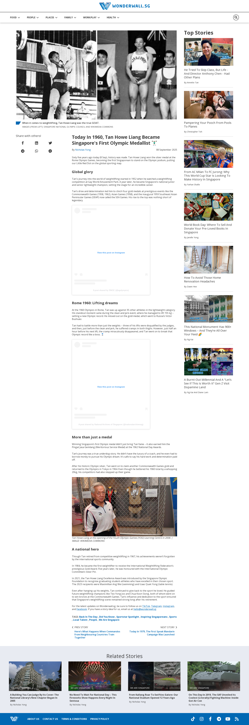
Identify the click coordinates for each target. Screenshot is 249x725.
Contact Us (50, 719)
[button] (15, 17)
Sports (173, 616)
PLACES (50, 17)
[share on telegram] (23, 151)
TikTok (146, 606)
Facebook (82, 609)
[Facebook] (210, 719)
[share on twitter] (50, 143)
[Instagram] (201, 719)
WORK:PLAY (89, 17)
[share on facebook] (23, 143)
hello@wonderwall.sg (144, 609)
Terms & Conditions (74, 719)
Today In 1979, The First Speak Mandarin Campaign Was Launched (152, 631)
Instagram (168, 606)
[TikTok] (193, 719)
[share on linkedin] (36, 143)
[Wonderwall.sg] (124, 6)
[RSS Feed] (237, 719)
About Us (33, 719)
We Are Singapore (109, 619)
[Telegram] (219, 719)
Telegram (156, 606)
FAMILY (68, 17)
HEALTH (111, 17)
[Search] (236, 17)
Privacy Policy (99, 719)
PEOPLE (31, 17)
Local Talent (80, 619)
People (93, 619)
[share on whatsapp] (36, 151)
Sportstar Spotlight (127, 616)
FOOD (13, 17)
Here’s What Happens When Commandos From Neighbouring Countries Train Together (97, 632)
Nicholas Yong (83, 149)
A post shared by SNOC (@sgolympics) (111, 290)
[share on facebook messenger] (50, 151)
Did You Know (107, 616)
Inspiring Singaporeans (154, 616)
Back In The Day (88, 616)
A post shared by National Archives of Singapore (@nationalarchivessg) (111, 424)
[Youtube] (227, 719)
